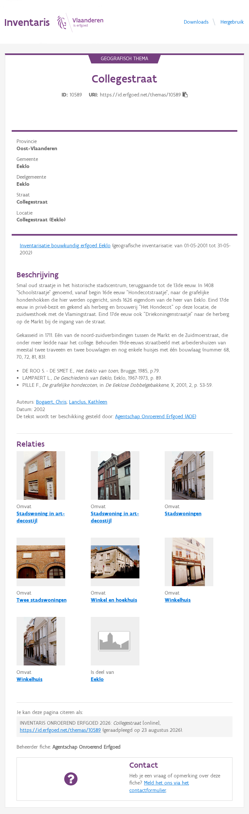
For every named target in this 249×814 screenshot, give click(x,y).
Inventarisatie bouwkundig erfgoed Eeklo (65, 245)
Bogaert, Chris (51, 402)
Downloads (196, 21)
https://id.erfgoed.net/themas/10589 (60, 730)
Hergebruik (232, 21)
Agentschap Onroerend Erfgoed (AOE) (155, 416)
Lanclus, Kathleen (88, 402)
